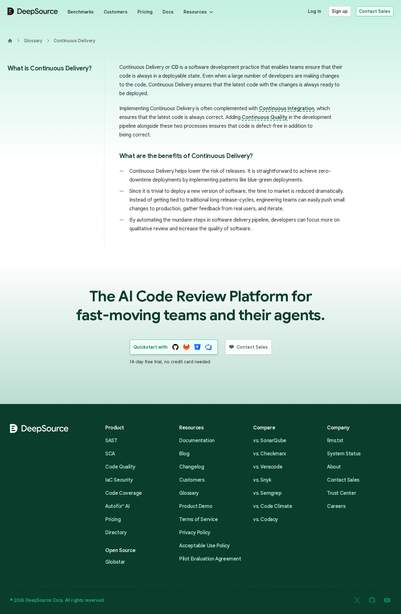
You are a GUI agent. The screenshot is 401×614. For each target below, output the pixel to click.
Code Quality (120, 467)
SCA (110, 454)
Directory (116, 533)
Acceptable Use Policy (204, 546)
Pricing (145, 12)
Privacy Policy (194, 533)
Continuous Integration (286, 108)
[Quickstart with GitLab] (186, 347)
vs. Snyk (262, 480)
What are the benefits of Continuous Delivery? (186, 156)
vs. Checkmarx (269, 454)
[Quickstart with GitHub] (175, 347)
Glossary (33, 40)
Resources (195, 12)
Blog (184, 454)
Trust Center (341, 493)
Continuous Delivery (74, 40)
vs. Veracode (267, 467)
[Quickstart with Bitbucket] (197, 347)
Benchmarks (81, 12)
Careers (336, 506)
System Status (344, 454)
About (334, 467)
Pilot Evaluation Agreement (210, 559)
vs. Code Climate (272, 506)
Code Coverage (123, 493)
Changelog (191, 467)
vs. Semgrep (267, 493)
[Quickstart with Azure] (208, 347)
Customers (116, 12)
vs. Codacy (265, 519)
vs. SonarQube (269, 440)
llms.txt (335, 440)
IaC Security (119, 480)
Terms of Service (198, 519)
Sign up (340, 11)
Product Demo (195, 506)
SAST (111, 440)
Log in (314, 11)
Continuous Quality (265, 117)
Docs (168, 12)
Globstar (115, 562)
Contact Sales (374, 11)
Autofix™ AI (117, 506)
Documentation (197, 440)
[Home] (10, 40)
